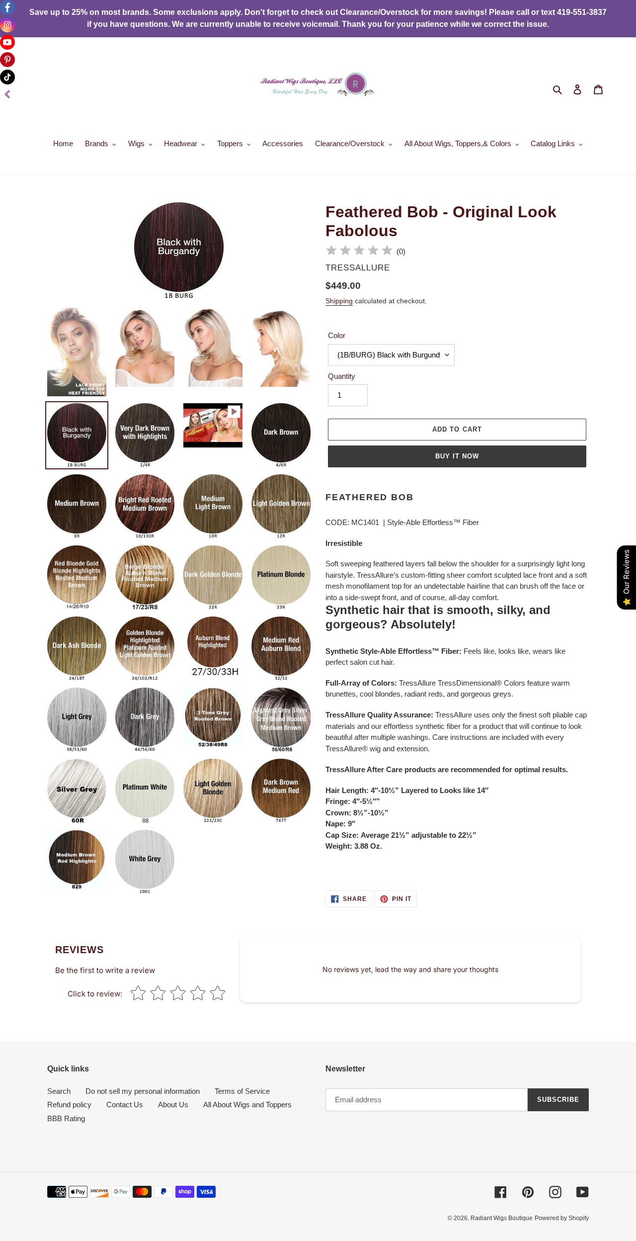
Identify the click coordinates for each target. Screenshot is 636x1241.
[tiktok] (7, 77)
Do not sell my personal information (142, 1091)
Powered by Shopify (562, 1218)
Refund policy (69, 1104)
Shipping (339, 301)
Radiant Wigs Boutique (502, 1218)
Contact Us (124, 1104)
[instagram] (7, 24)
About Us (173, 1104)
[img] (359, 252)
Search (59, 1091)
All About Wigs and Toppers (247, 1104)
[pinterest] (7, 59)
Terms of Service (242, 1091)
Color (336, 335)
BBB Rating (66, 1118)
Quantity (341, 376)
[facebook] (7, 7)
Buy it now (457, 456)
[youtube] (7, 42)
